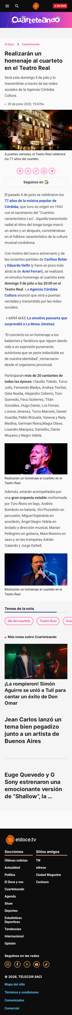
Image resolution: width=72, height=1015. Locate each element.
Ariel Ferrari (32, 271)
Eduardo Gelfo (18, 265)
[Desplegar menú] (7, 6)
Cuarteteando (31, 44)
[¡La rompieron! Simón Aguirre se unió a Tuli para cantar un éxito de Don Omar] (36, 661)
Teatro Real (48, 621)
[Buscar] (16, 6)
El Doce (9, 44)
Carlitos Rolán (55, 259)
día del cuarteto (19, 621)
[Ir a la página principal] (36, 6)
